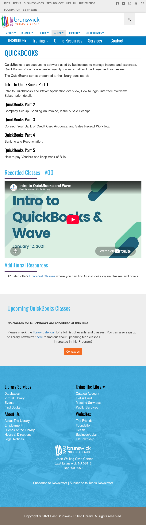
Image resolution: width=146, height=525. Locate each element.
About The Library (17, 420)
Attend (58, 33)
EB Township (85, 438)
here (39, 336)
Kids (7, 3)
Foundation (12, 9)
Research (26, 33)
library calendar (44, 332)
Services (95, 40)
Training (39, 40)
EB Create (30, 9)
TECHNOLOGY (16, 40)
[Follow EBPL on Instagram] (130, 3)
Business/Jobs (34, 3)
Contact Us (73, 351)
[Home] (22, 21)
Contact (118, 40)
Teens (17, 3)
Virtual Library (15, 397)
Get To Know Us (94, 33)
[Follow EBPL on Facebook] (117, 3)
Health (71, 3)
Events (9, 402)
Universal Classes (42, 276)
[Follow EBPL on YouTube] (136, 3)
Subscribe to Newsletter (50, 482)
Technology (55, 3)
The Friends (87, 3)
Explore (43, 33)
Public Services (87, 407)
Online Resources (68, 40)
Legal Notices (14, 438)
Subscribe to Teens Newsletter (91, 482)
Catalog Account (87, 393)
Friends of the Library (20, 429)
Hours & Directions (18, 434)
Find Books (13, 407)
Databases (12, 393)
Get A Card (84, 397)
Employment (13, 425)
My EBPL (10, 33)
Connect (73, 33)
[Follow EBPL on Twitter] (124, 3)
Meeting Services (88, 402)
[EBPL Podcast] (143, 3)
